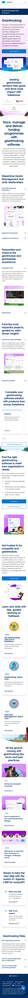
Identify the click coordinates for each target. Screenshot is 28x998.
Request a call (13, 923)
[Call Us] (23, 988)
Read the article (9, 825)
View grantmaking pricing (14, 444)
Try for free (13, 51)
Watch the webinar (10, 862)
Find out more (14, 578)
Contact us (7, 430)
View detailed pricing (14, 506)
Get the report (5, 13)
